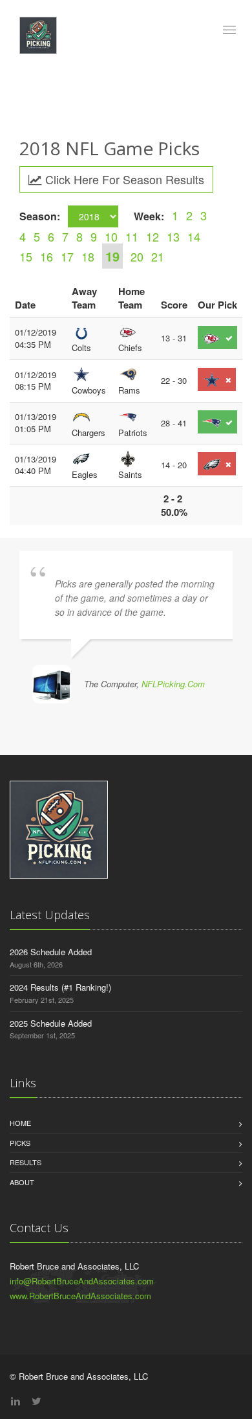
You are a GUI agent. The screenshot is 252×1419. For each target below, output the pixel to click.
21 (157, 256)
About (22, 1182)
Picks (20, 1143)
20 (137, 256)
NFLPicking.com (173, 684)
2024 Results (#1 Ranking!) (60, 987)
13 (173, 236)
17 (67, 256)
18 (87, 256)
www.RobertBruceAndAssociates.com (80, 1296)
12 (152, 236)
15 (25, 256)
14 (193, 236)
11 (131, 236)
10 (111, 236)
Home (20, 1123)
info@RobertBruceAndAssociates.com (82, 1281)
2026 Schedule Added (51, 952)
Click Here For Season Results (123, 179)
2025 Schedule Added (51, 1023)
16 (46, 256)
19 (112, 256)
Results (25, 1162)
